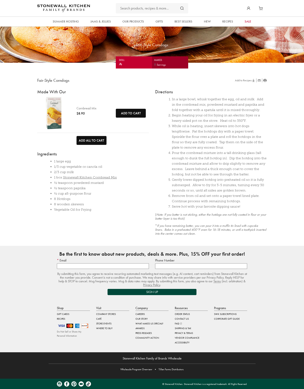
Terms (217, 281)
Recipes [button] (227, 21)
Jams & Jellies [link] (100, 21)
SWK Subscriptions (225, 314)
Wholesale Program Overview (136, 369)
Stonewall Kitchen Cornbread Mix (90, 177)
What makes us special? (149, 323)
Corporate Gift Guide (227, 318)
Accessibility (182, 342)
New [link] (207, 21)
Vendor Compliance (187, 337)
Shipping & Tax (183, 328)
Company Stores (106, 314)
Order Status (182, 314)
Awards (140, 328)
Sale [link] (248, 21)
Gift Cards (63, 314)
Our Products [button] (133, 21)
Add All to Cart (91, 140)
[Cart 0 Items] (262, 8)
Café (99, 318)
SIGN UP (152, 292)
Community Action (147, 337)
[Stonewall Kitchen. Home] (63, 8)
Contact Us (182, 318)
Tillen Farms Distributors (171, 369)
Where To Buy (104, 328)
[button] (249, 8)
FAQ (177, 323)
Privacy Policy (151, 285)
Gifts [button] (159, 21)
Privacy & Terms (184, 333)
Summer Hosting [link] (66, 21)
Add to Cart (131, 113)
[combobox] (152, 8)
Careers (140, 314)
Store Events (103, 323)
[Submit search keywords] (182, 8)
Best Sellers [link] (183, 21)
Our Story (141, 318)
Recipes (61, 318)
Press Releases (143, 333)
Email (62, 260)
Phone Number (165, 260)
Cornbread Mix (86, 108)
